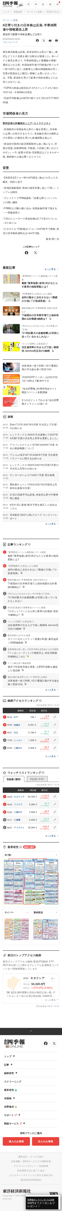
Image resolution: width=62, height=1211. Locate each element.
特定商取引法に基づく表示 (31, 1170)
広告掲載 (15, 1161)
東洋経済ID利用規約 (31, 1179)
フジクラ (18, 804)
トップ (6, 11)
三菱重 (17, 819)
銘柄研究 (9, 1073)
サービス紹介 (37, 1156)
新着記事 (18, 11)
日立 (16, 732)
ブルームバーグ (10, 41)
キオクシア (19, 796)
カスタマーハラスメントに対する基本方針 (31, 1175)
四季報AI (9, 1106)
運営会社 (22, 1156)
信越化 (17, 724)
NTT (16, 717)
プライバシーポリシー (25, 1165)
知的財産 (43, 1165)
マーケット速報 (34, 11)
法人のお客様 (45, 1141)
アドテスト (19, 827)
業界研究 (9, 1089)
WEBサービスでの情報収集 (37, 1161)
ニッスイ (18, 740)
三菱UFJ (18, 747)
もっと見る (50, 269)
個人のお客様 (16, 1141)
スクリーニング (12, 1081)
